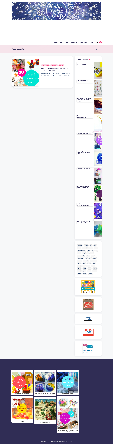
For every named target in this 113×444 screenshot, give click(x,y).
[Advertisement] (56, 29)
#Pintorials (80, 245)
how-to (79, 263)
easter (79, 253)
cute (89, 250)
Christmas (90, 248)
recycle (83, 271)
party (89, 268)
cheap (79, 248)
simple (89, 271)
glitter (94, 258)
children (84, 248)
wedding (90, 273)
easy (84, 253)
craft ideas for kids (81, 250)
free (93, 255)
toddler (94, 271)
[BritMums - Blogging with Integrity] (88, 348)
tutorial (79, 273)
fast (92, 253)
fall (88, 253)
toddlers (61, 65)
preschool (95, 268)
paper (84, 268)
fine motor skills (81, 255)
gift (90, 258)
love (94, 263)
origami (87, 265)
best (91, 245)
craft (96, 248)
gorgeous (79, 260)
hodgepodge (93, 260)
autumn (86, 245)
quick (79, 271)
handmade (86, 260)
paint (93, 265)
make (79, 265)
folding (88, 255)
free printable (80, 258)
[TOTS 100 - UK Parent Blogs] (88, 332)
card (95, 245)
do (96, 250)
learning (89, 263)
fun (86, 258)
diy (93, 250)
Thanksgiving (54, 65)
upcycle (84, 273)
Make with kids (45, 65)
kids (84, 263)
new (83, 265)
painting (79, 268)
